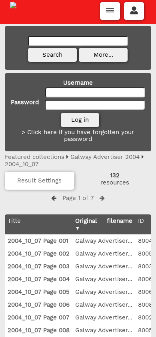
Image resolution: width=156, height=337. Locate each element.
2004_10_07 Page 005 (39, 291)
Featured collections (34, 157)
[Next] (102, 198)
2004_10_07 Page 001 (38, 240)
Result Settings (39, 180)
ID (141, 220)
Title (14, 220)
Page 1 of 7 (78, 198)
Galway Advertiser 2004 (105, 157)
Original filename (103, 220)
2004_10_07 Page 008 (39, 330)
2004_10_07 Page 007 (38, 317)
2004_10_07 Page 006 (39, 304)
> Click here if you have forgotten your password (78, 136)
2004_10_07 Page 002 (39, 253)
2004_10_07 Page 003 (39, 266)
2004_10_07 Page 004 (39, 279)
